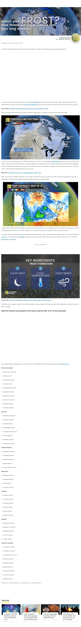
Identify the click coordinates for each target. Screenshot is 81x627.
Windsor (22, 237)
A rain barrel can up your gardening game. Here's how (24, 173)
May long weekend (31, 105)
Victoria (13, 239)
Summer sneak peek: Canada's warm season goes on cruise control (30, 300)
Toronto (3, 237)
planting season (34, 102)
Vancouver (4, 239)
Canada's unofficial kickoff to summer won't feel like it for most (28, 109)
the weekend (55, 161)
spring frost (65, 364)
